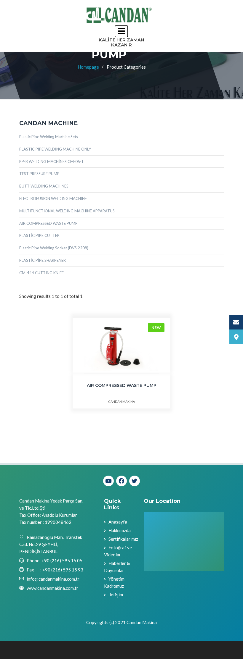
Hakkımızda (119, 530)
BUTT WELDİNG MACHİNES (43, 186)
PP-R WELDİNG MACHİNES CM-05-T (51, 161)
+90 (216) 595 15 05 (61, 560)
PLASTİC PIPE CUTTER (39, 235)
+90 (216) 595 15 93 (62, 569)
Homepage (88, 67)
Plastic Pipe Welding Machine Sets (48, 136)
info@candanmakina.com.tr (53, 579)
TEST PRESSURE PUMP (39, 173)
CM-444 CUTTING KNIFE (41, 272)
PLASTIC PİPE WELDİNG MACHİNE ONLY (55, 149)
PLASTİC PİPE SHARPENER (42, 260)
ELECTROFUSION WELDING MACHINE (53, 198)
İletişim (115, 594)
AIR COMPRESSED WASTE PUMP (48, 223)
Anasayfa (117, 521)
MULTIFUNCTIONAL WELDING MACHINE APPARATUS (67, 211)
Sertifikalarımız (123, 539)
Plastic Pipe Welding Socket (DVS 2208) (53, 247)
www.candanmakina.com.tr (52, 588)
